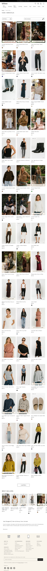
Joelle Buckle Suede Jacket (22, 131)
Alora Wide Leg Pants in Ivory (8, 131)
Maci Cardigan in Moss (36, 475)
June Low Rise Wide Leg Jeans (38, 445)
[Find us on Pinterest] (14, 568)
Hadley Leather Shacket (22, 245)
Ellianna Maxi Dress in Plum (37, 274)
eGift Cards (28, 544)
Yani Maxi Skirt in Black (36, 359)
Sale (43, 6)
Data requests (29, 549)
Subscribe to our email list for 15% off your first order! (14, 557)
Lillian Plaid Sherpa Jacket (36, 44)
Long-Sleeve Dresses (8, 550)
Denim (34, 6)
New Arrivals (4, 6)
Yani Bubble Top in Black (22, 359)
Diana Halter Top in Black (7, 160)
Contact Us (17, 544)
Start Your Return (18, 547)
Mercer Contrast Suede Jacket (8, 73)
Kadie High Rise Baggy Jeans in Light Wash (5, 508)
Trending (10, 6)
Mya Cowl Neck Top (6, 330)
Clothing (20, 6)
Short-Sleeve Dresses (8, 551)
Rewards (38, 544)
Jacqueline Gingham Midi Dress (31, 508)
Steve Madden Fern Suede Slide (38, 415)
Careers (5, 544)
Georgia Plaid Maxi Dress (7, 44)
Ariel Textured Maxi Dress (22, 44)
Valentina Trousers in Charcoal (23, 160)
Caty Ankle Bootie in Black (37, 160)
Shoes (39, 6)
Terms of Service (29, 545)
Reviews (16, 549)
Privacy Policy (28, 547)
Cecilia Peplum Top (35, 216)
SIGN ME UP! (40, 559)
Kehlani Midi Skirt (35, 131)
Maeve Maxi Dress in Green (8, 274)
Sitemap (27, 551)
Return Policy (17, 548)
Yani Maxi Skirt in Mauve (36, 330)
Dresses (25, 6)
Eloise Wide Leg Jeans (21, 330)
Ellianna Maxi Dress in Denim (23, 101)
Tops (30, 6)
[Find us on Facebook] (5, 568)
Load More (23, 485)
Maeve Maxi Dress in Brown (23, 274)
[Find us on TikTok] (8, 568)
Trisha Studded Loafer (6, 101)
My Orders (39, 545)
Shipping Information (19, 545)
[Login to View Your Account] (40, 3)
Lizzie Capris (34, 301)
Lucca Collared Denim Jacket (23, 73)
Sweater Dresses (7, 552)
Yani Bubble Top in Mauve (7, 359)
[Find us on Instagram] (11, 568)
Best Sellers (15, 6)
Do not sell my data (30, 548)
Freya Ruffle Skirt (35, 245)
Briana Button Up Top (21, 301)
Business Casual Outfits (8, 554)
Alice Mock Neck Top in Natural (23, 445)
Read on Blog (6, 548)
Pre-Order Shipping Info (19, 551)
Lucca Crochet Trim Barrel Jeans (38, 73)
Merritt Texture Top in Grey (8, 386)
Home (3, 10)
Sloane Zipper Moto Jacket (8, 216)
